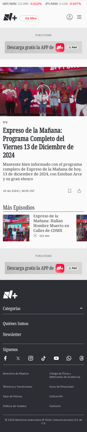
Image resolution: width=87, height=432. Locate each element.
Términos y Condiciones (17, 387)
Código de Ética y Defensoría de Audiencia (64, 376)
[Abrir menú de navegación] (79, 17)
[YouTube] (56, 358)
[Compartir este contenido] (79, 191)
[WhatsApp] (68, 358)
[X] (18, 358)
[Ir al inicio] (43, 294)
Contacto (55, 406)
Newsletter (12, 334)
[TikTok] (43, 358)
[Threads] (81, 358)
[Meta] (5, 358)
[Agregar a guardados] (69, 191)
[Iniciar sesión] (69, 17)
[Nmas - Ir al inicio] (10, 17)
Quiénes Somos (16, 323)
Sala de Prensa (12, 396)
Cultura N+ (56, 396)
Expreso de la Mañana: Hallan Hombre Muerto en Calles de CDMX (51, 223)
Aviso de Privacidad (61, 387)
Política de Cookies (14, 406)
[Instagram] (30, 358)
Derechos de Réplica (16, 374)
